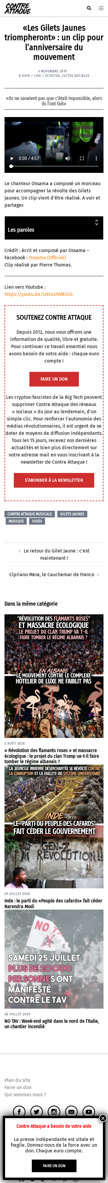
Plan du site (17, 1080)
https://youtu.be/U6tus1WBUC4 (38, 294)
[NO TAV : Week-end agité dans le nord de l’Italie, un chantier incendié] (54, 959)
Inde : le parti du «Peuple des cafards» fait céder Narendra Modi (53, 903)
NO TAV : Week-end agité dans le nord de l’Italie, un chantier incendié (51, 1024)
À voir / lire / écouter (39, 76)
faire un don (54, 379)
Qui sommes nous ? (25, 1094)
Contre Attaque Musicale (30, 514)
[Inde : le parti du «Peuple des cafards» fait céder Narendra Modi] (54, 826)
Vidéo (37, 521)
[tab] (54, 228)
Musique (16, 521)
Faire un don (18, 1087)
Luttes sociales (75, 76)
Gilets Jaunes (72, 514)
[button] (88, 8)
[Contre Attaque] (17, 8)
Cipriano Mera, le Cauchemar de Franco (51, 574)
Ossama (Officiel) (47, 257)
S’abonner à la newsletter (54, 480)
